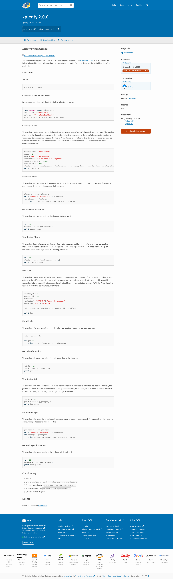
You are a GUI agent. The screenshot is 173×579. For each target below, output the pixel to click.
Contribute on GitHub (113, 529)
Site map (126, 576)
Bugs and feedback (112, 526)
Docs (122, 5)
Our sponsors (86, 538)
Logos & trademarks (89, 535)
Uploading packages (65, 529)
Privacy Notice (135, 535)
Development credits (113, 538)
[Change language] (147, 5)
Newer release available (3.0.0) (136, 71)
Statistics (85, 532)
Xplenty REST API (86, 60)
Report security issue (137, 529)
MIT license (42, 505)
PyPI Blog (85, 526)
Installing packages (64, 526)
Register (139, 5)
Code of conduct (136, 532)
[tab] (30, 40)
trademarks (67, 576)
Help (114, 5)
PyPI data (126, 63)
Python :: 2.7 (129, 121)
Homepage (128, 52)
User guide (61, 532)
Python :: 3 (129, 123)
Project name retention (66, 535)
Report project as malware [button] (136, 131)
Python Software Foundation (32, 528)
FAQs (59, 538)
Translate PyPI (111, 532)
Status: (33, 537)
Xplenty (131, 98)
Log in (129, 5)
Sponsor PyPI (110, 535)
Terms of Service (136, 526)
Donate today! (28, 542)
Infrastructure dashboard (91, 529)
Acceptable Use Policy (138, 538)
